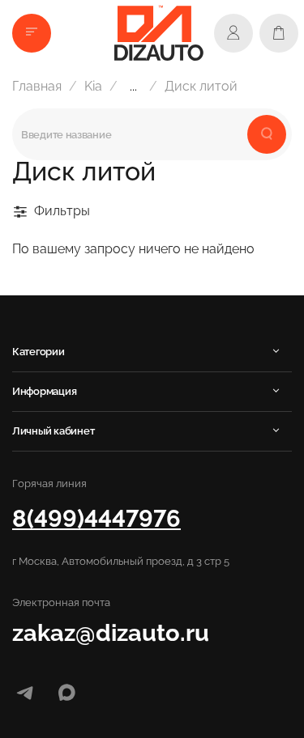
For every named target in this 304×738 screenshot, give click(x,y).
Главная (37, 86)
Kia (93, 86)
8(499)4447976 (96, 518)
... (133, 86)
